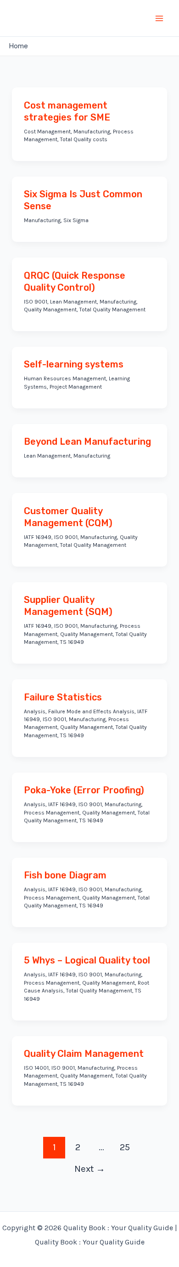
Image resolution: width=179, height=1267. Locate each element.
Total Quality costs (83, 139)
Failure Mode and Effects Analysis (91, 711)
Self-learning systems (73, 364)
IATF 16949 (37, 537)
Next (89, 1168)
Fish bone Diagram (65, 875)
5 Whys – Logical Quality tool (87, 960)
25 (125, 1146)
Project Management (76, 387)
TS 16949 (72, 642)
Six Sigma (76, 220)
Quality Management (50, 309)
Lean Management (73, 301)
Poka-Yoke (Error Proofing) (84, 790)
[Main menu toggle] (159, 18)
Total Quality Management (112, 309)
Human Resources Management (65, 378)
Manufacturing (91, 131)
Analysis (34, 711)
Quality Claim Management (84, 1053)
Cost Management (47, 131)
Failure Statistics (63, 697)
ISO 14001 (36, 1068)
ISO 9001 (35, 301)
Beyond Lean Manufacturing (87, 441)
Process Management (51, 812)
